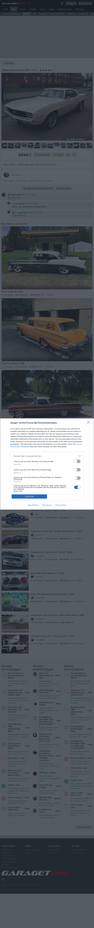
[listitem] (47, 456)
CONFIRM (29, 496)
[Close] (89, 423)
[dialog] (47, 464)
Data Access (47, 505)
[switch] (77, 461)
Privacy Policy (61, 505)
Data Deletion (33, 505)
